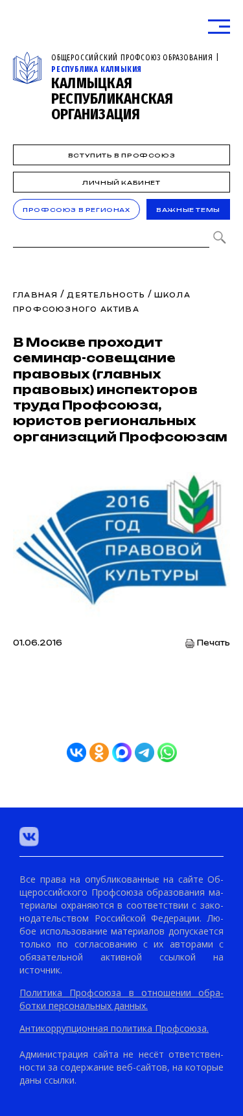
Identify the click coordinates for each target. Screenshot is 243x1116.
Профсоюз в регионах (76, 209)
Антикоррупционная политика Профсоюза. (114, 1028)
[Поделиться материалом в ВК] (76, 752)
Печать (213, 643)
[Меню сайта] (219, 26)
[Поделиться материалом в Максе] (122, 752)
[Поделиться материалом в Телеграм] (144, 752)
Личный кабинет (121, 182)
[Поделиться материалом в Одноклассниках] (99, 752)
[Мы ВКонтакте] (29, 836)
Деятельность (106, 295)
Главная (35, 295)
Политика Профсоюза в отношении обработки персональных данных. (121, 999)
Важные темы (188, 209)
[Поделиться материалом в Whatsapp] (167, 752)
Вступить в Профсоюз (121, 155)
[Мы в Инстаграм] (61, 836)
